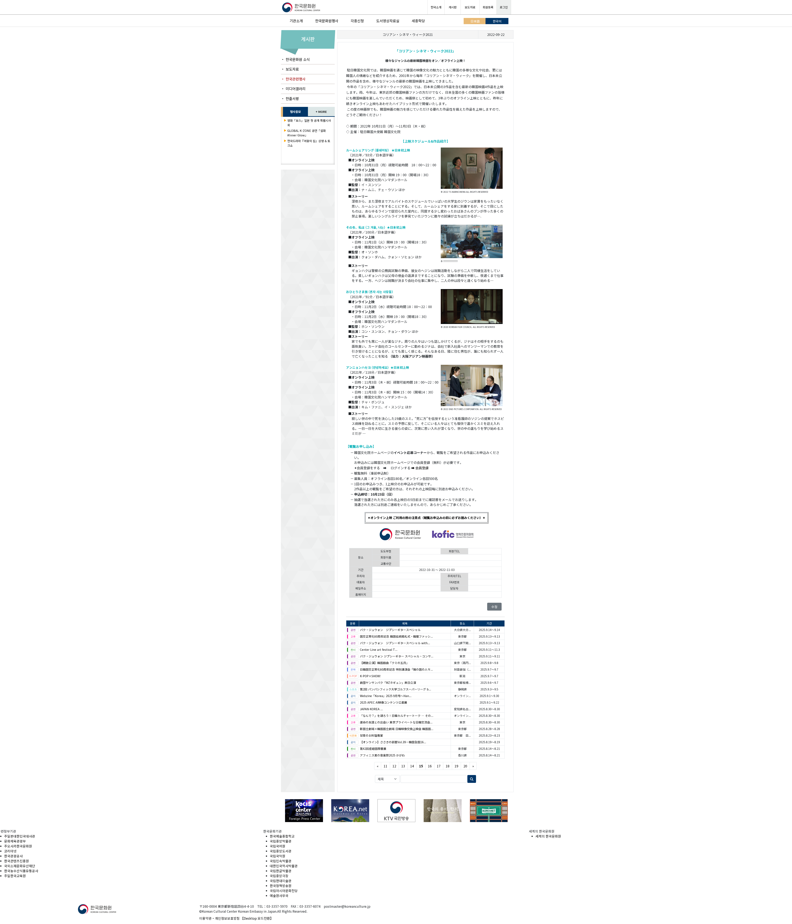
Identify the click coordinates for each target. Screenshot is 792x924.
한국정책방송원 (280, 885)
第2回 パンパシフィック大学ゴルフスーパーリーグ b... (395, 689)
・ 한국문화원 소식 (295, 59)
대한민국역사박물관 (284, 865)
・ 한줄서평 (290, 98)
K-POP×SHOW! (370, 676)
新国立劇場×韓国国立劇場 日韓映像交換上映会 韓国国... (396, 729)
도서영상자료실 (387, 20)
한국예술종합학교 (282, 836)
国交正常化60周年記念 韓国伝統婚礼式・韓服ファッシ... (396, 636)
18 (447, 765)
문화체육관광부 (15, 841)
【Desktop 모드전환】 (256, 918)
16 (430, 765)
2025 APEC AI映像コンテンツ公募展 (383, 702)
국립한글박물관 (280, 870)
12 (394, 765)
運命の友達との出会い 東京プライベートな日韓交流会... (396, 722)
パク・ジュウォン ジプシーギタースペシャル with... (395, 643)
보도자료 (470, 7)
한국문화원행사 (326, 20)
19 (456, 765)
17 (439, 765)
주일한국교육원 (15, 875)
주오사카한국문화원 (18, 846)
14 (412, 765)
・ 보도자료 (290, 69)
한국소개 (436, 7)
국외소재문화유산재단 (19, 865)
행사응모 (295, 111)
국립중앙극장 (279, 875)
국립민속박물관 (280, 860)
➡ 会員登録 (420, 467)
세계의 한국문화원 (548, 836)
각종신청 (357, 20)
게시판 (452, 7)
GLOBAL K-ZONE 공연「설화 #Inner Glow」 (306, 132)
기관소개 (296, 20)
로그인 (504, 7)
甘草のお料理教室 (371, 735)
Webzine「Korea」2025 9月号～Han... (385, 696)
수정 (494, 606)
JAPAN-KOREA (371, 709)
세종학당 (418, 20)
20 (465, 765)
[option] (304, 810)
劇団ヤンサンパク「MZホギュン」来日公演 (388, 683)
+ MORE (321, 111)
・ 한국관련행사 (293, 79)
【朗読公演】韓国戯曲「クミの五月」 (384, 663)
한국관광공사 (13, 855)
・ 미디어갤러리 (293, 88)
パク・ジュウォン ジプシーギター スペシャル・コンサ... (396, 656)
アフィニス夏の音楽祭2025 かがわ (382, 755)
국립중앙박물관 (280, 841)
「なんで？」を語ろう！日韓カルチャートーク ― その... (396, 716)
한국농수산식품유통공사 (21, 870)
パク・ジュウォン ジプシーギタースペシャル (390, 630)
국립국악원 (277, 855)
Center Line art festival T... (378, 650)
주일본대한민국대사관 (19, 836)
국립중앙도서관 (280, 850)
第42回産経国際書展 (373, 749)
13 (403, 765)
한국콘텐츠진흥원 (16, 860)
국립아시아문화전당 (284, 890)
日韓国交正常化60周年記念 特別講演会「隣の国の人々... (396, 669)
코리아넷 (10, 850)
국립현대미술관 (280, 880)
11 (385, 765)
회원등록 (488, 7)
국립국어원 (277, 846)
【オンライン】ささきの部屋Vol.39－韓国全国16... (393, 742)
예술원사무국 (279, 895)
